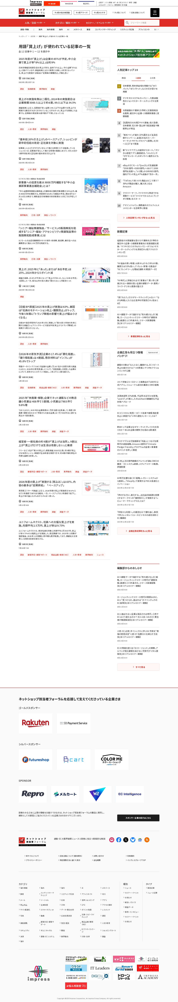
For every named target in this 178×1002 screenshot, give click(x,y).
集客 (88, 29)
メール (22, 900)
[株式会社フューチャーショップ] (35, 759)
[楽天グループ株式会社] (35, 723)
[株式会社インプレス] (39, 973)
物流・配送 (65, 923)
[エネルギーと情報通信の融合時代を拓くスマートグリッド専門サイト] (124, 969)
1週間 (138, 78)
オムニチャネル (46, 930)
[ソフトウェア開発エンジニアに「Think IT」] (100, 960)
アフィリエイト (144, 29)
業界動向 (64, 936)
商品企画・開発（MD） (87, 923)
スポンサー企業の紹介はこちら (138, 818)
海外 (40, 29)
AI (68, 29)
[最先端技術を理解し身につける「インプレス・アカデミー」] (148, 978)
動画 (42, 915)
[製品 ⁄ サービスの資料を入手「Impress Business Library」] (76, 978)
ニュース (128, 888)
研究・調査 (133, 2)
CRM (63, 905)
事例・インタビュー (132, 912)
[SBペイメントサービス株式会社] (73, 723)
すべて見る (140, 667)
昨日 (124, 78)
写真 (22, 915)
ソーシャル (45, 900)
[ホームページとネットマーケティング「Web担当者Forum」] (124, 960)
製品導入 (86, 4)
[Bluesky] (132, 839)
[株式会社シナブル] (130, 794)
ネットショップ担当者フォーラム (32, 12)
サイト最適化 (25, 909)
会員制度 (44, 905)
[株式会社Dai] (73, 759)
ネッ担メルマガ (99, 12)
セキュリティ (24, 930)
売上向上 (23, 905)
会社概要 (97, 860)
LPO (83, 905)
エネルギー (102, 5)
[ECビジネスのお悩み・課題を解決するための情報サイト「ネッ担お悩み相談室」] (76, 987)
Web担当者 (69, 4)
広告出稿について (138, 12)
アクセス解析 (107, 905)
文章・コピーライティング (88, 915)
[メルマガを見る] (111, 839)
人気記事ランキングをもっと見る (140, 217)
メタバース (78, 29)
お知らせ (128, 897)
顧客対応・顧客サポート (47, 923)
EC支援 (124, 5)
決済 (22, 936)
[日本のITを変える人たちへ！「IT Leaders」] (100, 969)
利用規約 (130, 856)
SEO (104, 894)
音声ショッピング (88, 900)
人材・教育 (106, 923)
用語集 (33, 36)
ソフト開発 (108, 2)
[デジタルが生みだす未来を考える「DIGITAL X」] (100, 978)
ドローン (110, 5)
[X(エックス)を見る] (125, 839)
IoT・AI (115, 2)
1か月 (152, 78)
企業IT (101, 2)
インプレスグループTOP (136, 860)
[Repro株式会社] (33, 794)
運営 (104, 915)
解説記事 (151, 888)
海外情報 (50, 29)
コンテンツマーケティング (105, 29)
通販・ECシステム (47, 936)
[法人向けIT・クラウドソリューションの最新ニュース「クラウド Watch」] (76, 969)
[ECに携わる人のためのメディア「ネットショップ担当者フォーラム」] (148, 969)
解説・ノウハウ (130, 902)
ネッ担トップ (23, 36)
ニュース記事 (152, 892)
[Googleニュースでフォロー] (139, 839)
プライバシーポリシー (34, 860)
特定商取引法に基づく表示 (70, 860)
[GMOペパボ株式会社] (111, 759)
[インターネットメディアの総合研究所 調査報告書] (148, 960)
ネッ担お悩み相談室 (62, 12)
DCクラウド (123, 2)
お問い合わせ (99, 856)
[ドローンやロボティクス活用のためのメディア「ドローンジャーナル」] (124, 978)
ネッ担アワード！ (82, 12)
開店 (63, 930)
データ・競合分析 (67, 909)
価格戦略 (23, 923)
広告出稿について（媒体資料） (71, 856)
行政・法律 (86, 936)
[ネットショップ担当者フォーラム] (32, 844)
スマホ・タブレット (47, 909)
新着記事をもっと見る (140, 336)
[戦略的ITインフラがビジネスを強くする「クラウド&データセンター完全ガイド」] (76, 960)
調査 (104, 936)
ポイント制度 (86, 909)
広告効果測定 (66, 915)
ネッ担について (120, 12)
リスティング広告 (127, 29)
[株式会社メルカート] (65, 794)
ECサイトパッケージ (88, 930)
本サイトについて (32, 856)
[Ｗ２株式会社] (97, 794)
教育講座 (118, 5)
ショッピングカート (109, 930)
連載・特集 (24, 29)
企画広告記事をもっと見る (140, 531)
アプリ (104, 900)
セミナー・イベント (132, 892)
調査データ (129, 907)
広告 (63, 900)
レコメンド (106, 909)
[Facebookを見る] (118, 839)
